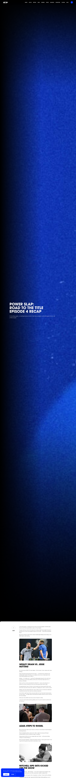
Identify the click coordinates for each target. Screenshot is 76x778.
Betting (34, 2)
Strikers (43, 2)
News (39, 2)
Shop (67, 2)
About (26, 2)
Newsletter (58, 2)
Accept (6, 774)
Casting (63, 2)
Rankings (52, 2)
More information (18, 771)
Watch (30, 2)
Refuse (12, 774)
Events (47, 2)
